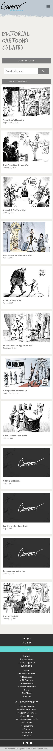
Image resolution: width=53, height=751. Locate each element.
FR (22, 642)
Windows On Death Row (26, 719)
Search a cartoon (28, 686)
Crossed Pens (26, 716)
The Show (26, 693)
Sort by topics (26, 60)
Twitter (27, 729)
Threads (28, 735)
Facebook (27, 732)
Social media (26, 722)
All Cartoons (28, 680)
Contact (26, 656)
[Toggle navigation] (48, 6)
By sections (27, 683)
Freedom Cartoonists (26, 712)
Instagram (28, 725)
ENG (29, 642)
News (26, 689)
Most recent (27, 676)
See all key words (18, 81)
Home (26, 670)
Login (27, 649)
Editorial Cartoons (26, 673)
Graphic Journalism (26, 709)
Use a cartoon (26, 659)
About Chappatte (26, 662)
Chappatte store (26, 706)
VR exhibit (26, 696)
